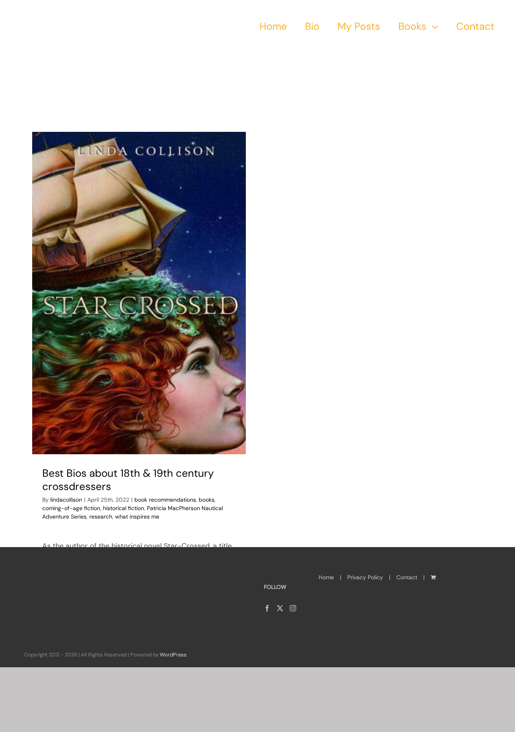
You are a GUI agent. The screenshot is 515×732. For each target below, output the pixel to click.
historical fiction (123, 508)
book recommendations (165, 499)
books (206, 499)
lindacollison (66, 499)
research (100, 516)
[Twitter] (280, 608)
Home (326, 577)
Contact (406, 577)
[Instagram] (293, 608)
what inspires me (137, 516)
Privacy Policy (365, 577)
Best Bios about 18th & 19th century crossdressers (128, 480)
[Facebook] (267, 608)
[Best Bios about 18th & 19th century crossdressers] (139, 293)
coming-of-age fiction (71, 508)
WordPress (173, 654)
